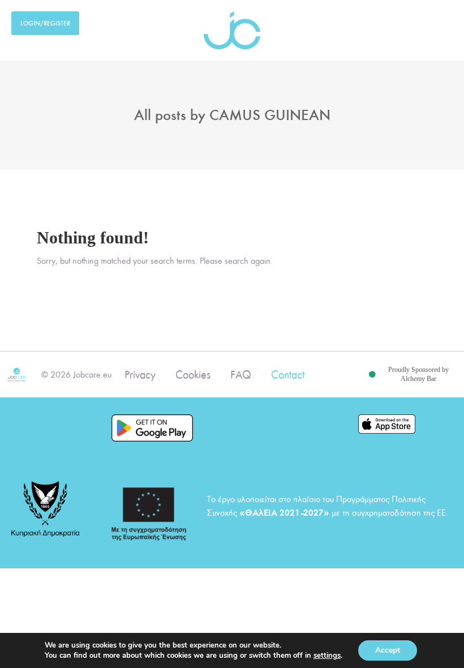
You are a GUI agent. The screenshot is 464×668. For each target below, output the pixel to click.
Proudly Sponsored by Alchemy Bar (418, 374)
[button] (445, 20)
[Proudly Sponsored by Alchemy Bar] (372, 374)
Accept (387, 650)
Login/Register (45, 23)
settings (327, 655)
